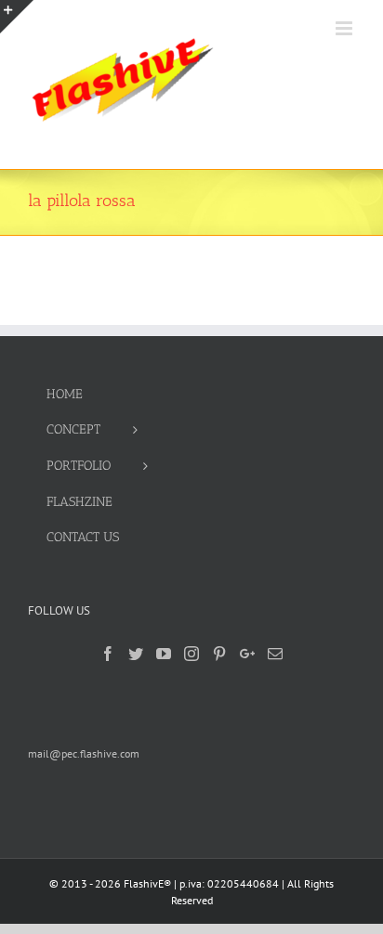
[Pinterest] (219, 653)
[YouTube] (163, 653)
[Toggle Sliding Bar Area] (16, 16)
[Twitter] (135, 653)
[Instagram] (191, 653)
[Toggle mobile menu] (345, 28)
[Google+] (247, 653)
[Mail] (275, 653)
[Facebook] (107, 653)
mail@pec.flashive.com (83, 753)
